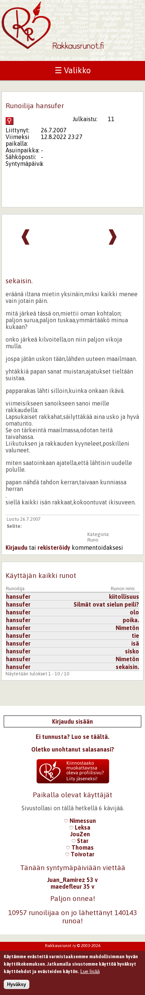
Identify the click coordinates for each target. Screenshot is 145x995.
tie (135, 635)
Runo (93, 540)
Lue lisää (90, 971)
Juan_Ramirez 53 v (72, 879)
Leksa (81, 827)
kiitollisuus (124, 596)
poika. (131, 620)
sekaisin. (127, 666)
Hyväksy (16, 984)
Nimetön (127, 627)
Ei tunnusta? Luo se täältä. (72, 736)
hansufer (18, 596)
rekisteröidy (54, 547)
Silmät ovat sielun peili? (106, 604)
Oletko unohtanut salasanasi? (72, 749)
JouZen (80, 834)
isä (135, 643)
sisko (132, 651)
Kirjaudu (17, 547)
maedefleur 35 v (72, 886)
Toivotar (81, 854)
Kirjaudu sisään (72, 721)
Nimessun (82, 820)
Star (81, 840)
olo (134, 612)
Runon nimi (123, 588)
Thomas (82, 847)
